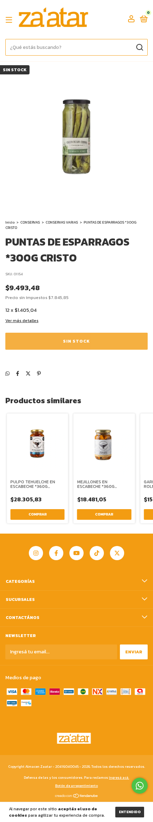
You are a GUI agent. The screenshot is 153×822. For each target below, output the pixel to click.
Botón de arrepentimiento (76, 785)
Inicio (10, 222)
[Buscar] (139, 47)
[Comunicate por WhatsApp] (140, 786)
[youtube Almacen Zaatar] (76, 553)
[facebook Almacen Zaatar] (56, 553)
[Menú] (10, 20)
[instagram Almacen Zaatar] (36, 553)
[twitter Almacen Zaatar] (117, 553)
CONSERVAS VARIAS (62, 222)
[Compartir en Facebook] (17, 373)
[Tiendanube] (76, 796)
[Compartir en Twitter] (28, 373)
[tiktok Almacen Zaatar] (97, 553)
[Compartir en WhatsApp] (7, 373)
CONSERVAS (30, 222)
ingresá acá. (119, 777)
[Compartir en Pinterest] (39, 373)
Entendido (130, 812)
